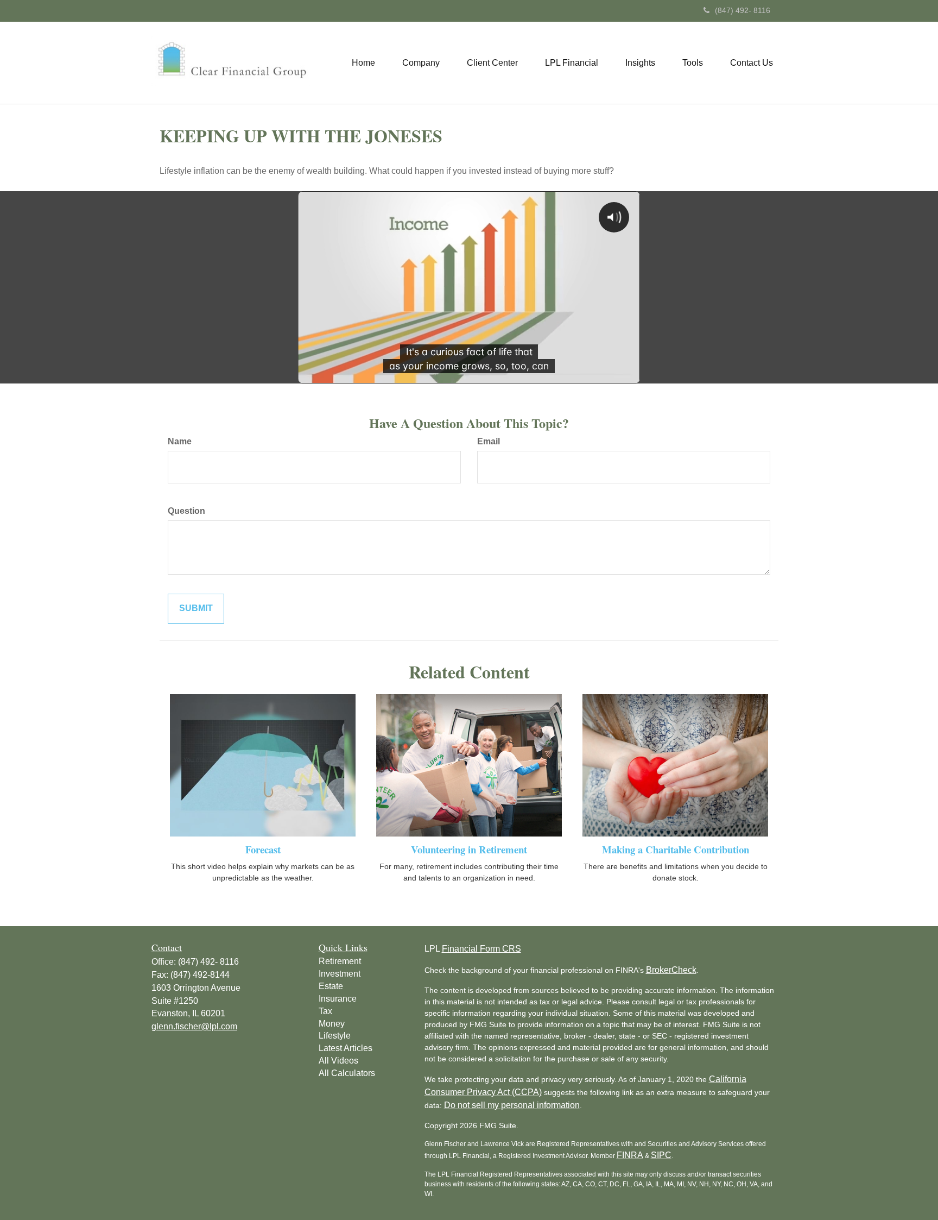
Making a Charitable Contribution (675, 849)
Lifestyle (335, 1035)
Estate (331, 986)
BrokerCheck (671, 969)
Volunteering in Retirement (469, 849)
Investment (339, 973)
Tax (325, 1011)
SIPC (661, 1155)
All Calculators (347, 1073)
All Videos (338, 1060)
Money (332, 1023)
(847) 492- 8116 (742, 10)
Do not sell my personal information (512, 1105)
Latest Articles (345, 1048)
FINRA (630, 1155)
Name (180, 441)
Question (186, 510)
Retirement (340, 961)
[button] (421, 63)
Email (488, 441)
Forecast (263, 849)
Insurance (338, 998)
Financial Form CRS (481, 948)
